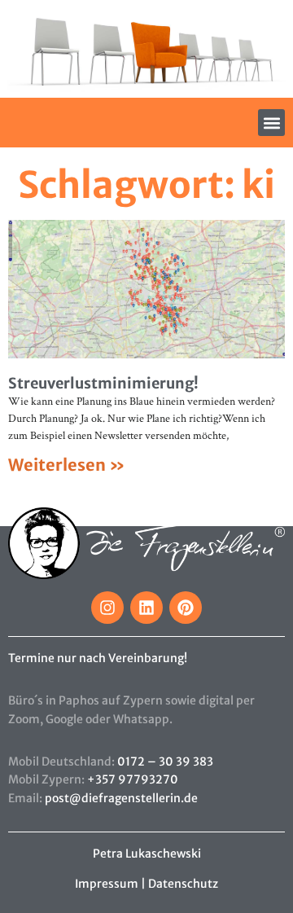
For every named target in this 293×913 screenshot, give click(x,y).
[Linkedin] (146, 607)
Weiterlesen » (66, 464)
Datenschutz (183, 883)
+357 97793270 (132, 779)
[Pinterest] (185, 607)
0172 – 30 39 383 (165, 761)
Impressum (106, 883)
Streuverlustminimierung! (103, 383)
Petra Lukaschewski (147, 853)
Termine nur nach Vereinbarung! (97, 658)
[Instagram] (107, 607)
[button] (271, 122)
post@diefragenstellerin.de (121, 798)
